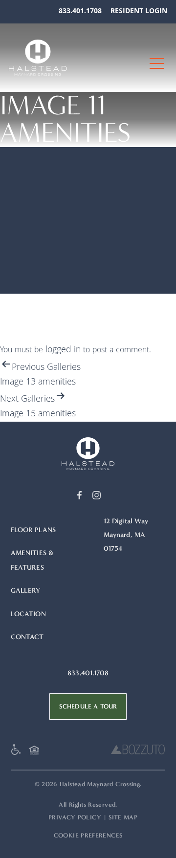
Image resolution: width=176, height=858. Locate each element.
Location (28, 614)
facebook (79, 495)
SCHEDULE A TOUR (88, 706)
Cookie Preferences (88, 835)
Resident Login (138, 11)
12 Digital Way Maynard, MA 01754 (126, 535)
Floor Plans (33, 530)
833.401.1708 (80, 11)
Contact (27, 637)
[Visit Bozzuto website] (138, 751)
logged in (63, 350)
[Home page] (88, 453)
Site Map (123, 817)
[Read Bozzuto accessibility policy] (18, 752)
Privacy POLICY (74, 817)
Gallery (26, 590)
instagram (96, 495)
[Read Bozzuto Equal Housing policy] (36, 753)
